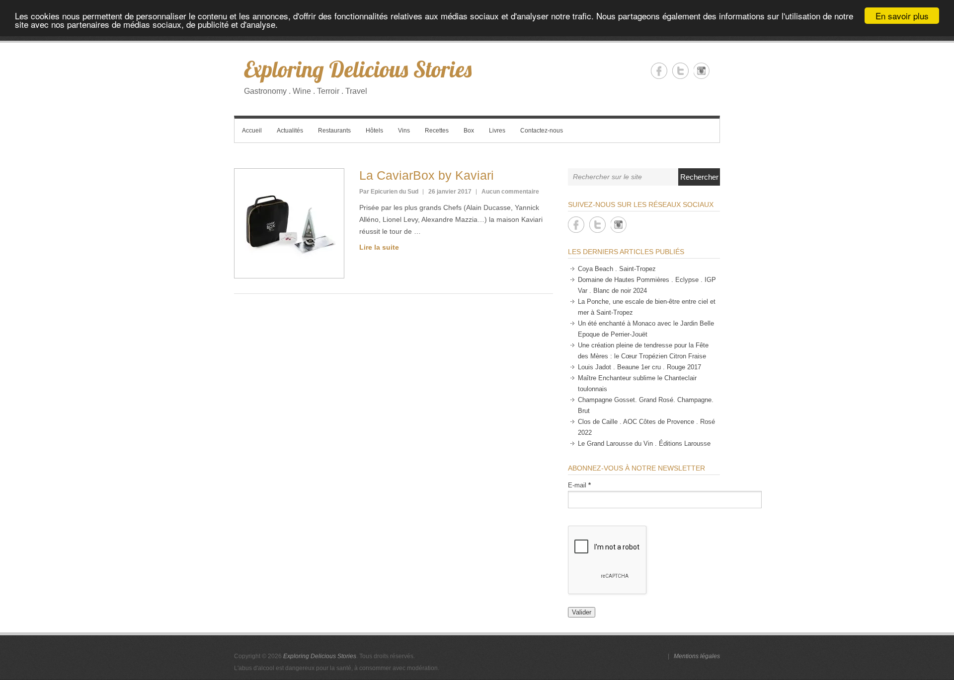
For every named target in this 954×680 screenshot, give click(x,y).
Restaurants (334, 130)
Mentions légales (697, 656)
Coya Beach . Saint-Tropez (617, 268)
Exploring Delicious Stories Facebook (659, 71)
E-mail (579, 485)
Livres (497, 130)
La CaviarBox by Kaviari (426, 175)
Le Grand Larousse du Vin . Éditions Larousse (644, 443)
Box (469, 130)
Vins (404, 130)
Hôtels (374, 130)
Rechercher (699, 177)
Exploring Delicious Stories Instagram (702, 71)
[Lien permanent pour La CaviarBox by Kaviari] (289, 223)
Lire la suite (379, 247)
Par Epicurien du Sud (388, 191)
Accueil (252, 130)
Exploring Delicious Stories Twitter (680, 71)
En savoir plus (902, 15)
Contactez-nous (541, 130)
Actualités (290, 130)
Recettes (437, 130)
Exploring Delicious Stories (358, 69)
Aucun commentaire (510, 191)
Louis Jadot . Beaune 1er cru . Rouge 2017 (639, 367)
